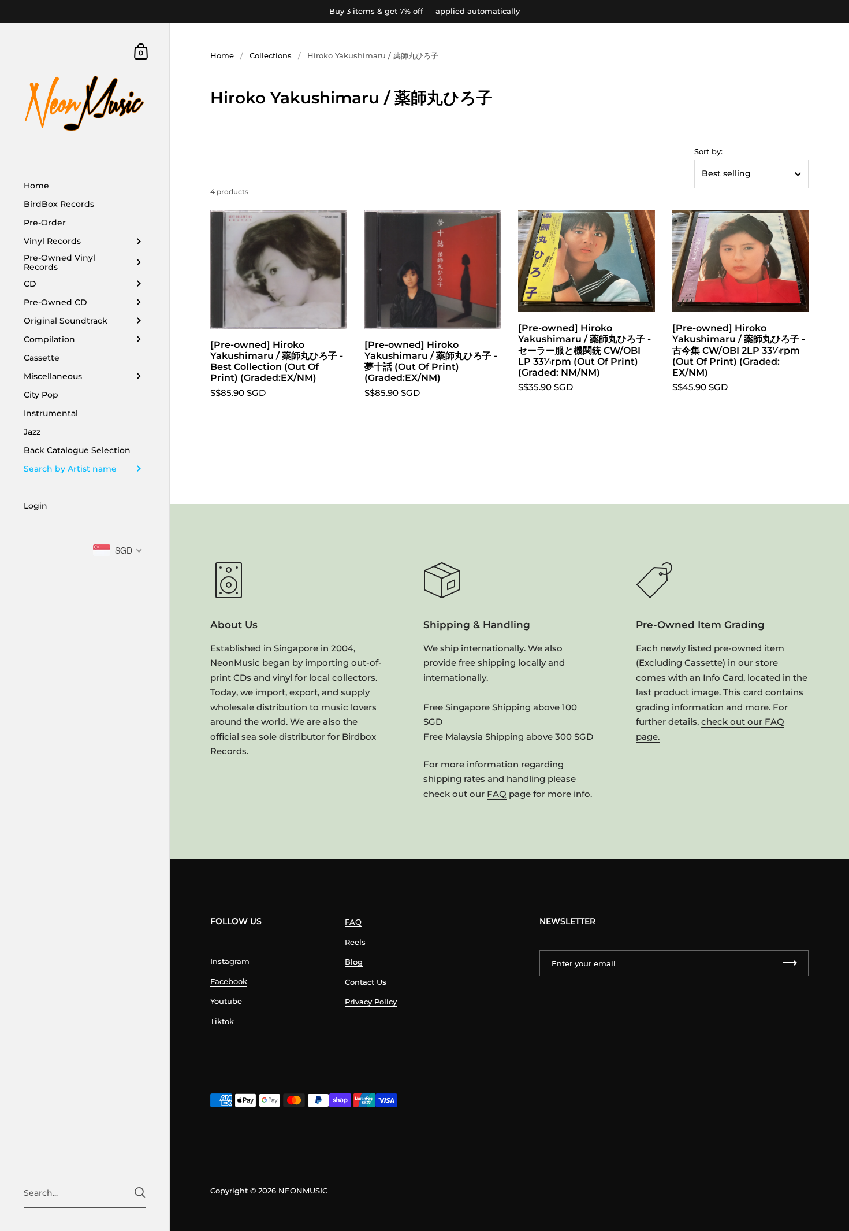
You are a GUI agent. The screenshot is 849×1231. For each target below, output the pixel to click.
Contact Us (365, 982)
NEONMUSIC (302, 1190)
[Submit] (140, 1192)
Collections (271, 55)
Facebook (228, 981)
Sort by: (708, 151)
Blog (354, 961)
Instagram (230, 961)
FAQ (497, 793)
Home (222, 55)
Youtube (226, 1001)
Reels (355, 942)
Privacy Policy (371, 1001)
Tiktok (222, 1021)
